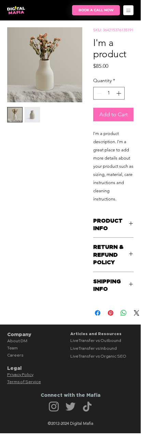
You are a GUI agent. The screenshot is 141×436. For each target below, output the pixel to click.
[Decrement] (98, 93)
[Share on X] (136, 313)
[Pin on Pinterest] (111, 313)
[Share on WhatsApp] (123, 313)
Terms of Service (24, 381)
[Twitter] (70, 406)
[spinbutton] (109, 93)
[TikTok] (87, 406)
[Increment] (119, 93)
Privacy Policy (20, 374)
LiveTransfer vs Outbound (95, 340)
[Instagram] (53, 406)
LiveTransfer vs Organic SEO (98, 356)
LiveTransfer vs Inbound (93, 348)
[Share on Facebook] (98, 313)
